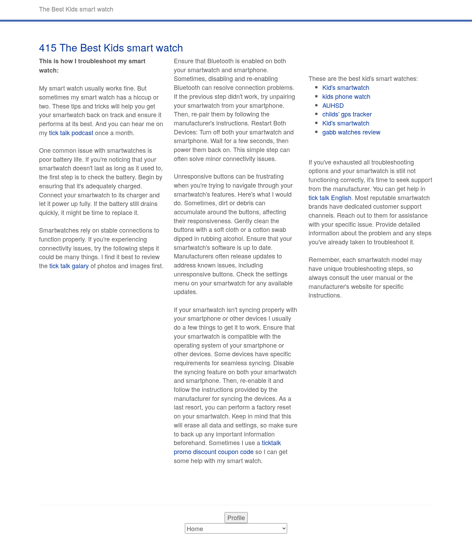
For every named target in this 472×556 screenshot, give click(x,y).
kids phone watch (346, 96)
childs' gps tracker (347, 113)
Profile (236, 517)
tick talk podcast (71, 132)
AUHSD (333, 105)
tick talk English (330, 197)
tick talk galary (69, 265)
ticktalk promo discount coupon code (227, 447)
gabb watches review (351, 131)
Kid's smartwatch (345, 87)
